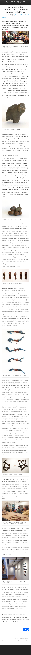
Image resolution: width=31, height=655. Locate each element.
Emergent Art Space (15, 2)
